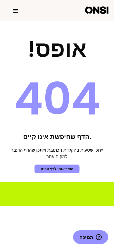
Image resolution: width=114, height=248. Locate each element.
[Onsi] (96, 10)
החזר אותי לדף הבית (57, 168)
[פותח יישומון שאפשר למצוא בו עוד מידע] (90, 237)
